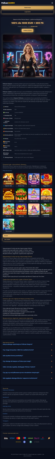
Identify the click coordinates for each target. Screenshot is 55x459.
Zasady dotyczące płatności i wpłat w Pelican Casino (17, 250)
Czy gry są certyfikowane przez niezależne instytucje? (21, 372)
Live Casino (7, 239)
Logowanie (27, 11)
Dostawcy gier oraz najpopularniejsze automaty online (18, 252)
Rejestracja (27, 7)
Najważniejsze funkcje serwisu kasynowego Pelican (17, 248)
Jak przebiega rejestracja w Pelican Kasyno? (17, 344)
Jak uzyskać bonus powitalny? (13, 355)
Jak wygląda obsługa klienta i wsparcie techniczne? (20, 378)
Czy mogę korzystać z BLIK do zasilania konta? (18, 350)
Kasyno (6, 235)
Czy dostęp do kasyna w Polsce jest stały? (17, 361)
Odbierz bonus (27, 30)
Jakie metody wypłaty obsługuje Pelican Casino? (19, 367)
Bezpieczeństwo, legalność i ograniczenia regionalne (18, 253)
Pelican (8, 3)
